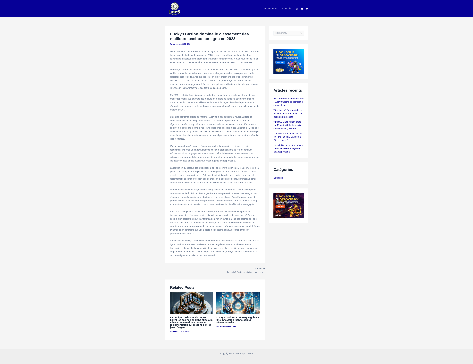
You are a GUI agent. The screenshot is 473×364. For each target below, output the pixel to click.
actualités (174, 331)
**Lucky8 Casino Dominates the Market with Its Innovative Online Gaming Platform (287, 125)
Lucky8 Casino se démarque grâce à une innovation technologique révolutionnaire (237, 320)
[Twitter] (307, 9)
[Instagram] (297, 9)
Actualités (286, 8)
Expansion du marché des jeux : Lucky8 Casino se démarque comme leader (288, 101)
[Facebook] (302, 9)
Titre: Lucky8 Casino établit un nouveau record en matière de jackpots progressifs (288, 113)
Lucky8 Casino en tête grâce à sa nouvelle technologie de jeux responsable (288, 148)
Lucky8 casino (270, 8)
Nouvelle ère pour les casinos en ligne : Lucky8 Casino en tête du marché (288, 136)
